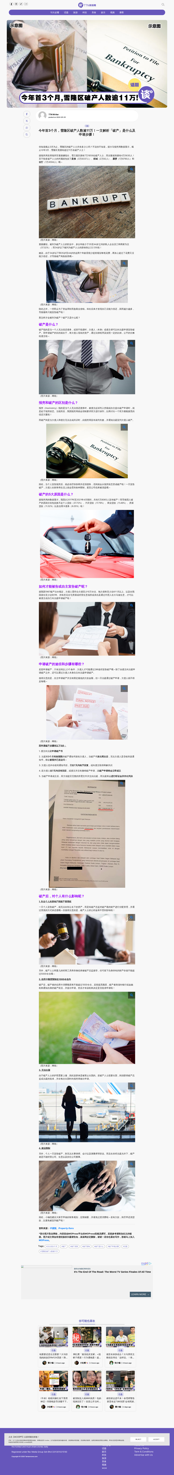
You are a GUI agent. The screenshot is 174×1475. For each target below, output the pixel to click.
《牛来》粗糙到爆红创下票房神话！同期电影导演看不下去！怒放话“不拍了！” (53, 1400)
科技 (85, 12)
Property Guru (66, 1228)
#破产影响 (86, 1246)
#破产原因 (74, 1246)
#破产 (64, 1246)
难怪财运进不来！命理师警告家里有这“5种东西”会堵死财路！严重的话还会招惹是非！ (120, 1400)
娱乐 (103, 12)
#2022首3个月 (51, 1246)
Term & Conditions (143, 1451)
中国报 (53, 1228)
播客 (121, 12)
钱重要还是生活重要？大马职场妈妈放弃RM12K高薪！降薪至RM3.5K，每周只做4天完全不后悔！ (53, 1356)
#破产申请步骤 (113, 1246)
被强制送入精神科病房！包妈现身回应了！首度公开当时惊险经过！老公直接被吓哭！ (87, 1400)
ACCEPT (156, 1439)
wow (104, 1468)
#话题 (125, 1246)
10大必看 (54, 12)
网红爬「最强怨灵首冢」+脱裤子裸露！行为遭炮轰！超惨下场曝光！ (87, 1356)
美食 (94, 12)
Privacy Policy (141, 1448)
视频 (112, 12)
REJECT (138, 1439)
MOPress (44, 1240)
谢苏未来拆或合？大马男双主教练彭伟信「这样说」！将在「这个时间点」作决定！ (120, 1356)
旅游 (75, 12)
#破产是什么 (98, 1246)
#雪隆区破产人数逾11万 (49, 1251)
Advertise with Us (143, 1454)
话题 (66, 12)
